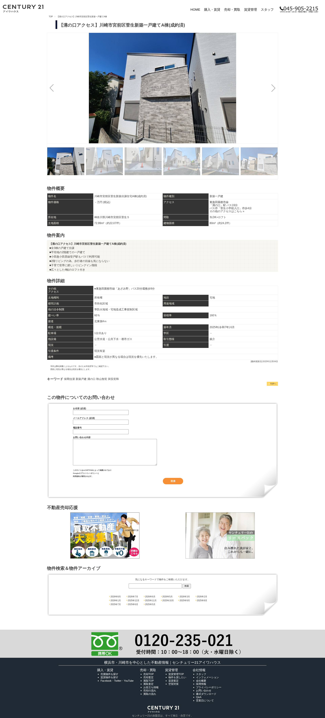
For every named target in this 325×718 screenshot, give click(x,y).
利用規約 (76, 476)
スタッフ (267, 9)
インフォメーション (207, 677)
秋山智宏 (101, 379)
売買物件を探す (109, 674)
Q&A (198, 697)
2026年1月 (116, 600)
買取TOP (148, 680)
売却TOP (148, 674)
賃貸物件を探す (109, 677)
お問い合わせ (203, 690)
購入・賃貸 (212, 9)
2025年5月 (150, 604)
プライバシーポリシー (89, 473)
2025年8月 (202, 600)
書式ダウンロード (206, 693)
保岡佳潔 (69, 379)
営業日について (205, 700)
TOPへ (272, 384)
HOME (195, 9)
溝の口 (91, 379)
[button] (273, 88)
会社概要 (201, 680)
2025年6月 (133, 604)
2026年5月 (167, 596)
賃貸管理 (250, 9)
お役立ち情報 (151, 687)
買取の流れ (149, 693)
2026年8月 (116, 596)
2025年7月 (116, 604)
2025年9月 (185, 600)
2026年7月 (133, 596)
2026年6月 (150, 596)
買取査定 (148, 683)
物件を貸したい (177, 677)
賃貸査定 (173, 680)
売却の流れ (149, 690)
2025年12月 (133, 600)
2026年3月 (185, 596)
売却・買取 (232, 9)
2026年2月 (202, 596)
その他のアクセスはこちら (227, 211)
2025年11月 (151, 600)
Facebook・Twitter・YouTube (117, 680)
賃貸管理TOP (176, 674)
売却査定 (148, 677)
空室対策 (173, 683)
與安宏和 (113, 379)
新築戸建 (81, 379)
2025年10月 (168, 600)
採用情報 (201, 683)
